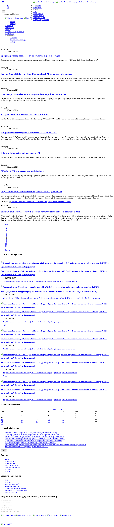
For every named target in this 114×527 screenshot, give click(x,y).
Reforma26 (9, 26)
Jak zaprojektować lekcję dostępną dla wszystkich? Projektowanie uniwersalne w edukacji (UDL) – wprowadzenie (43, 298)
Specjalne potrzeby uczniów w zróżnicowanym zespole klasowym (30, 56)
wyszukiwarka (7, 14)
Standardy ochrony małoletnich (16, 490)
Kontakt (12, 24)
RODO (8, 482)
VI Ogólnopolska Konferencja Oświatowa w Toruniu (25, 114)
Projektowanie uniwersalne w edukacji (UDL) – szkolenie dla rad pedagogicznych (32, 281)
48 (6, 240)
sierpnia (55, 409)
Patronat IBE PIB (39, 18)
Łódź (4, 325)
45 (6, 234)
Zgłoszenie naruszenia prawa (15, 488)
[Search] (3, 11)
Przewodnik (9, 28)
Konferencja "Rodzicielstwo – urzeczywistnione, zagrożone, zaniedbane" (34, 94)
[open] (1, 2)
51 (6, 246)
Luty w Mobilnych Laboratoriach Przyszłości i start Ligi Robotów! (31, 191)
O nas (35, 12)
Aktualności (37, 8)
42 (6, 228)
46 (6, 236)
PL (3, 2)
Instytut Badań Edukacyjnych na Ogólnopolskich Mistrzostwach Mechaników (36, 74)
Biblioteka (13, 38)
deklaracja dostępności (13, 486)
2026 (60, 409)
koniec (7, 250)
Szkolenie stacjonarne (69, 281)
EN (8, 8)
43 (6, 230)
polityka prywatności (12, 484)
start (6, 224)
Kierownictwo (38, 14)
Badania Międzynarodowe (14, 32)
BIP (6, 480)
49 (6, 242)
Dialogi (12, 42)
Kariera (12, 22)
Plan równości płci (11, 492)
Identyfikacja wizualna (41, 20)
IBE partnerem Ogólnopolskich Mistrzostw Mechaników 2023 (29, 133)
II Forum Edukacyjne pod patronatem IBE (21, 153)
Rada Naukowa (38, 16)
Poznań (5, 376)
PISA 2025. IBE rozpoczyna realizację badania (22, 171)
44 (6, 232)
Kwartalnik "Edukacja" (18, 40)
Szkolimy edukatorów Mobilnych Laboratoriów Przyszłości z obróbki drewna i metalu (40, 212)
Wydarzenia (9, 34)
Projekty (8, 30)
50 (6, 244)
